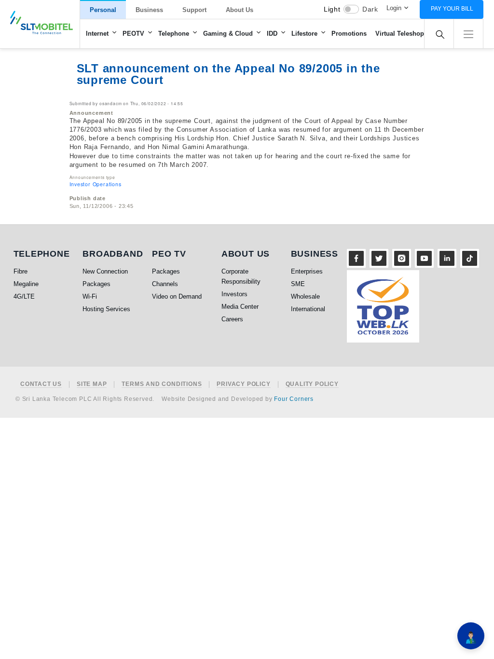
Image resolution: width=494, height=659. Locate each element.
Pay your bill (452, 8)
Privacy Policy (243, 384)
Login (393, 8)
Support (194, 10)
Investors (234, 294)
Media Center (240, 306)
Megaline (26, 284)
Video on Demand (177, 296)
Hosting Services (106, 309)
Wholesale (305, 296)
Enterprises (307, 271)
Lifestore (304, 33)
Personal (103, 10)
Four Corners (294, 399)
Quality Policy (312, 384)
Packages (96, 284)
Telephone (173, 33)
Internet (97, 33)
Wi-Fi (89, 296)
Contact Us (41, 384)
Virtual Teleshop (399, 33)
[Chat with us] (470, 635)
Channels (165, 284)
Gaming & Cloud (228, 33)
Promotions (349, 33)
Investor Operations (95, 184)
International (308, 309)
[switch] (351, 9)
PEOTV (133, 33)
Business (149, 10)
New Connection (105, 271)
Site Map (92, 384)
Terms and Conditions (162, 384)
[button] (468, 33)
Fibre (20, 271)
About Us (239, 10)
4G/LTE (24, 296)
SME (298, 284)
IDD (272, 33)
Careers (232, 319)
